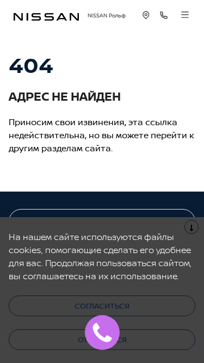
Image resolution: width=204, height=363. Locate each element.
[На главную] (46, 15)
